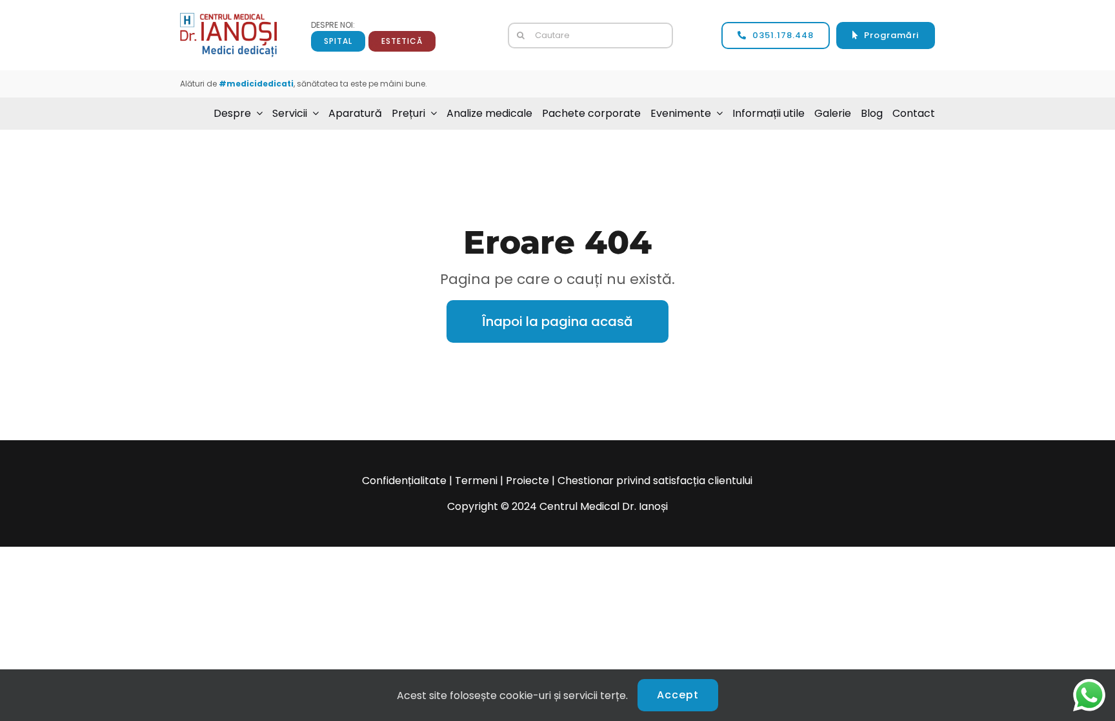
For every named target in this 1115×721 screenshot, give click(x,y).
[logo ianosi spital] (228, 17)
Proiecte (527, 480)
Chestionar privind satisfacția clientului (655, 480)
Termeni (476, 480)
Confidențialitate (404, 480)
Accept (678, 694)
